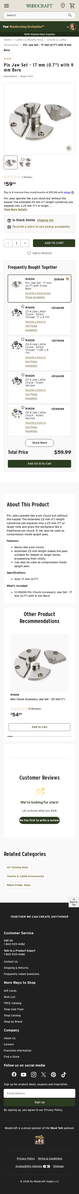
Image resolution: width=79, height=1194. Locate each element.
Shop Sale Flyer (14, 1009)
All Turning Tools (17, 867)
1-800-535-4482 (14, 944)
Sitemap (58, 1166)
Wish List (9, 996)
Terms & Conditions (50, 1158)
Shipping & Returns (16, 967)
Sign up (40, 1102)
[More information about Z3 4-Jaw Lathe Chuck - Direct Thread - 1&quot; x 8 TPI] (22, 306)
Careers (9, 1044)
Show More (39, 442)
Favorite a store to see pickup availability (41, 227)
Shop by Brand (13, 1021)
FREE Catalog (12, 1003)
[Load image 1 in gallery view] (10, 162)
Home (7, 39)
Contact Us (11, 961)
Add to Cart (39, 727)
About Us (10, 1038)
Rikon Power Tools (18, 885)
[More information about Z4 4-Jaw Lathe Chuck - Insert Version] (22, 407)
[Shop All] (6, 6)
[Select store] (64, 5)
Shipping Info (45, 220)
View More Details (15, 209)
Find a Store (11, 1056)
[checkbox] (39, 288)
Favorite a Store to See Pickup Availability (35, 325)
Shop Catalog (12, 1015)
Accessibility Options (28, 1166)
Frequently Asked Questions (21, 974)
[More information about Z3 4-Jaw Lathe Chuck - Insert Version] (22, 374)
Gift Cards (10, 990)
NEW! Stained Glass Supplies (39, 34)
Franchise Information (17, 1050)
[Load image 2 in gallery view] (25, 162)
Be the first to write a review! (39, 820)
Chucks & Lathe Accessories (25, 876)
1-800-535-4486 (14, 954)
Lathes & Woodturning (29, 39)
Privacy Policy (53, 1109)
